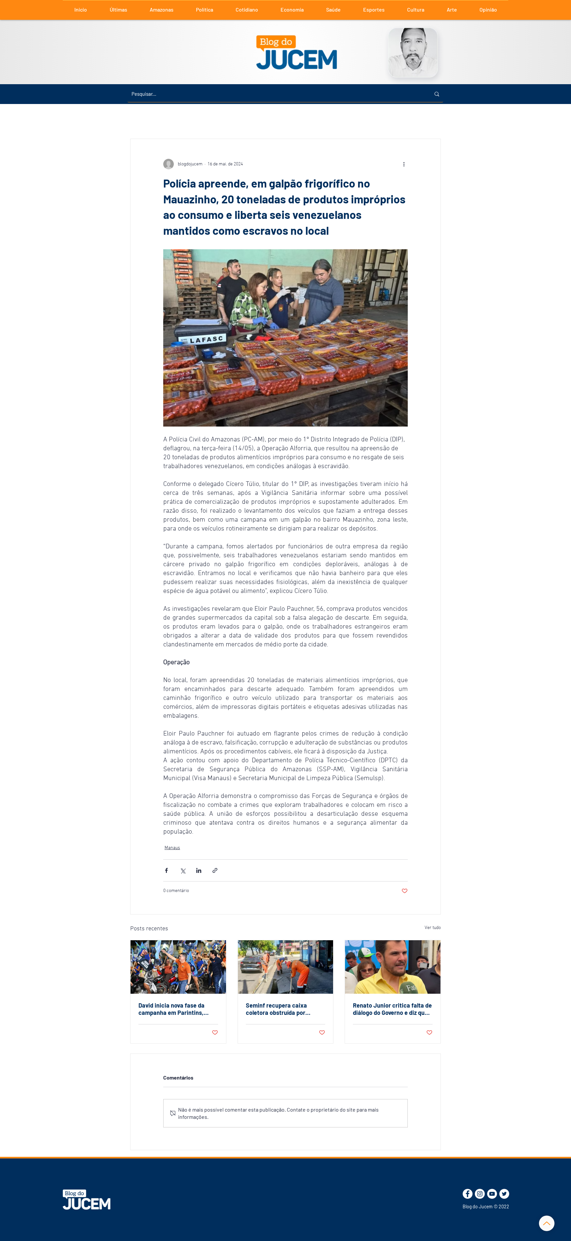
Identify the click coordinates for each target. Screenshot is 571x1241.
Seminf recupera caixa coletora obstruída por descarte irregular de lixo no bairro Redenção (283, 1009)
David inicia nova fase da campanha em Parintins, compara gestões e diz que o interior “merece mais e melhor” (176, 1009)
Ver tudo (433, 928)
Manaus (172, 848)
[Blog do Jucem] (86, 1199)
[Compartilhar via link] (215, 870)
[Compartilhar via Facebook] (166, 870)
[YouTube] (492, 1194)
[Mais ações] (404, 164)
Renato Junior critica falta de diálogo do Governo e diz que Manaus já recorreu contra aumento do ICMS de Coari (392, 1009)
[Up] (546, 1223)
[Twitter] (504, 1194)
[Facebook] (468, 1194)
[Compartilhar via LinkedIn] (199, 870)
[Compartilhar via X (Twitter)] (182, 870)
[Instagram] (480, 1194)
